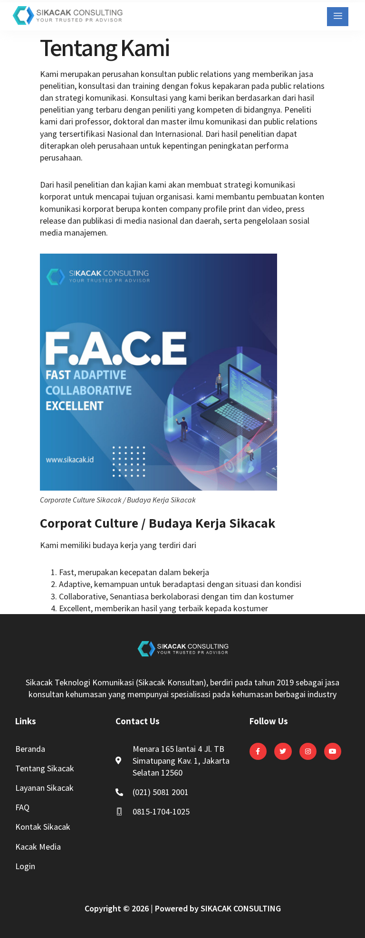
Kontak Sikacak (42, 826)
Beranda (30, 748)
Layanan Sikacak (44, 787)
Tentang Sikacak (44, 768)
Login (25, 866)
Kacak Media (38, 846)
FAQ (22, 807)
